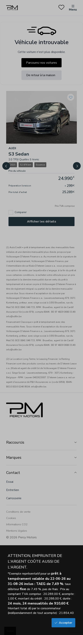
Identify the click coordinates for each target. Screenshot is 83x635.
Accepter (65, 623)
